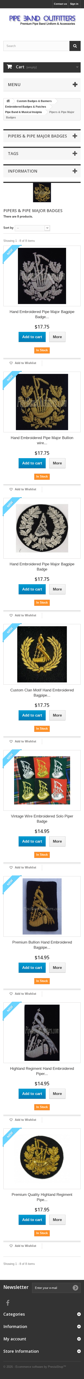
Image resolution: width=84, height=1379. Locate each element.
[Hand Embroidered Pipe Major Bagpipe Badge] (42, 528)
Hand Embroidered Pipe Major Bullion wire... (42, 440)
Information (22, 171)
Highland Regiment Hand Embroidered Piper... (42, 1071)
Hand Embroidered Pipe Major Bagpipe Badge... (42, 314)
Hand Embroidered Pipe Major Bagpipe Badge (42, 566)
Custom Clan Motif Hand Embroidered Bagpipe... (42, 692)
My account (14, 1338)
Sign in (74, 3)
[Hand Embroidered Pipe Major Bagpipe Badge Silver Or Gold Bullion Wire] (42, 276)
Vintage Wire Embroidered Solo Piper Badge (42, 819)
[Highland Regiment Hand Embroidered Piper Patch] (42, 1033)
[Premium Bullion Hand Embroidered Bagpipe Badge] (42, 906)
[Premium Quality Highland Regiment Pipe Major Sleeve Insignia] (42, 1159)
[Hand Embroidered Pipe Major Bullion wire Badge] (42, 402)
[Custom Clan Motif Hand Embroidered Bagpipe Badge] (42, 654)
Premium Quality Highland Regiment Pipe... (42, 1197)
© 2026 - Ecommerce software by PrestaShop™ (34, 1366)
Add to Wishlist (25, 363)
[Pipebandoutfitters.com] (42, 21)
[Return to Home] (8, 101)
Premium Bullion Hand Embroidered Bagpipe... (42, 945)
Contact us (60, 3)
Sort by (8, 227)
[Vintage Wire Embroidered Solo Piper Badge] (42, 780)
